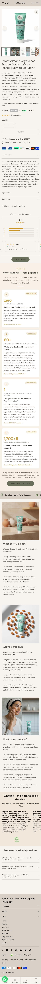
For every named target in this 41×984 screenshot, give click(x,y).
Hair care (5, 933)
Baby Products (7, 937)
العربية (7, 3)
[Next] (36, 28)
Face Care (5, 927)
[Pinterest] (11, 950)
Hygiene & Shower (8, 940)
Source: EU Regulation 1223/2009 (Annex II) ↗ (18, 465)
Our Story (5, 960)
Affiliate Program (30, 960)
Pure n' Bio (11, 972)
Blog (21, 960)
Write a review (20, 259)
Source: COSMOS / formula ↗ (13, 324)
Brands (4, 921)
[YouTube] (25, 950)
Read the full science (20, 484)
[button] (37, 3)
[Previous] (5, 28)
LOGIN (4, 963)
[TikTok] (30, 950)
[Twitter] (2, 950)
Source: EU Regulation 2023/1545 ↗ (15, 374)
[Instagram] (16, 950)
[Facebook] (7, 950)
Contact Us (14, 960)
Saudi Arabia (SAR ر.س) (22, 955)
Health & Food (7, 930)
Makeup (4, 924)
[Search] (32, 3)
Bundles (4, 943)
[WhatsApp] (5, 979)
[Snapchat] (21, 950)
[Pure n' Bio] (20, 3)
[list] (20, 28)
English (4, 955)
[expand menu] (3, 3)
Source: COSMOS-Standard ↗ (13, 423)
